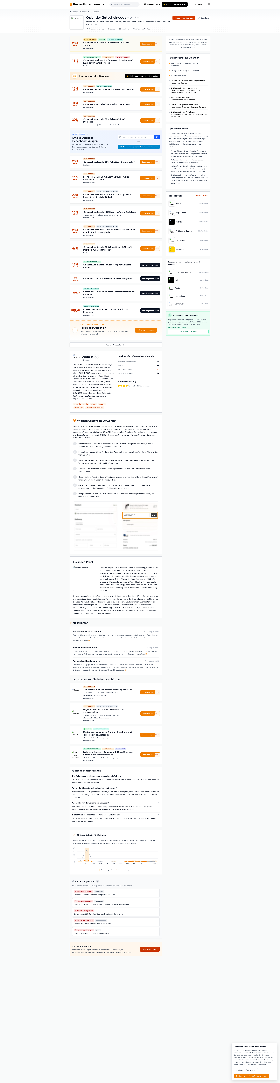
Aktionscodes (85, 12)
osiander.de (85, 360)
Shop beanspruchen (150, 949)
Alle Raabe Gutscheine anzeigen (95, 695)
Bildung (101, 404)
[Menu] (209, 4)
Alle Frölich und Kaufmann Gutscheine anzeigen (100, 758)
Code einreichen (147, 330)
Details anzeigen (88, 48)
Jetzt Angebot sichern (150, 265)
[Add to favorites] (96, 356)
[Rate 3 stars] (124, 386)
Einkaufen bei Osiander (183, 18)
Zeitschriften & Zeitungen (94, 407)
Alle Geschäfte (153, 4)
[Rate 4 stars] (127, 386)
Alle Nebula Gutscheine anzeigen (95, 738)
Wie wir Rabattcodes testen (177, 327)
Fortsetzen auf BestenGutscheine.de (251, 1076)
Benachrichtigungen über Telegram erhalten (140, 147)
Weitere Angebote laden (115, 345)
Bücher (93, 404)
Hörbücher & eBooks (81, 404)
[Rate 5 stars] (129, 386)
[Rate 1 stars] (119, 386)
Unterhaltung (78, 407)
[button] (150, 44)
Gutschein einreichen (189, 332)
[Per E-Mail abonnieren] (157, 137)
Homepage (74, 12)
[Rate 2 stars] (121, 386)
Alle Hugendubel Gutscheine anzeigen (97, 718)
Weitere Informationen (247, 1070)
